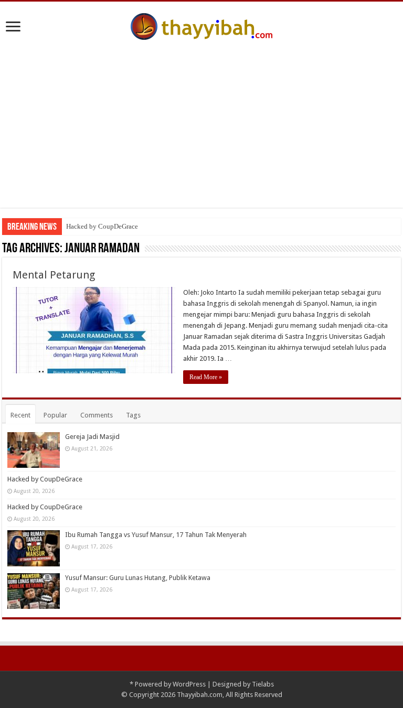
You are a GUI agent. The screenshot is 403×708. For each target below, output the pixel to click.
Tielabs (263, 684)
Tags (133, 415)
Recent (20, 415)
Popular (55, 415)
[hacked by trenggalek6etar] (201, 24)
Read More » (205, 377)
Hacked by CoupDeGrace (102, 226)
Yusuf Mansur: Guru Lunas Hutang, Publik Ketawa (137, 578)
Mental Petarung (54, 275)
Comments (96, 415)
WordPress (189, 684)
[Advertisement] (201, 118)
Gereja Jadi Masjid (92, 437)
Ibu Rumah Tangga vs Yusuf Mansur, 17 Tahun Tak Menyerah (156, 535)
